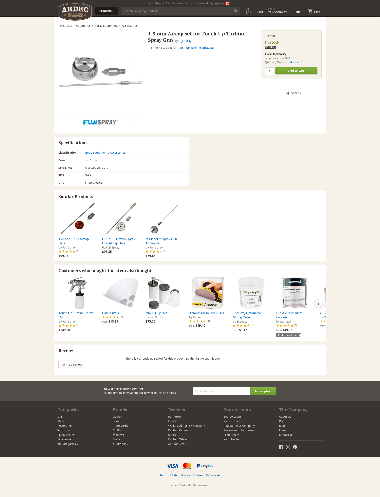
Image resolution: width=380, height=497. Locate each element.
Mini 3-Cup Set (156, 313)
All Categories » (67, 444)
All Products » (177, 444)
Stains (61, 421)
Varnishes (63, 430)
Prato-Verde (120, 425)
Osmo (117, 416)
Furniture (174, 416)
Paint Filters (110, 313)
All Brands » (121, 444)
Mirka (116, 439)
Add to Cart (296, 70)
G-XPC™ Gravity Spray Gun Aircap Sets (118, 241)
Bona (116, 421)
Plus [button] (297, 12)
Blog (282, 425)
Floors (172, 421)
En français (212, 475)
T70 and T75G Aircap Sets (74, 241)
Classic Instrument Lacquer (289, 315)
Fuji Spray (184, 41)
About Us (285, 416)
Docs (259, 12)
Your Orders (232, 421)
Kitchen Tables (178, 439)
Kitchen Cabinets (179, 430)
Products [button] (105, 11)
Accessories (117, 152)
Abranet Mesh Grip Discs (206, 313)
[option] (76, 230)
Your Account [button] (277, 10)
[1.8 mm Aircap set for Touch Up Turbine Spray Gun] (100, 72)
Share (295, 93)
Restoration (65, 425)
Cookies (198, 475)
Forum (283, 430)
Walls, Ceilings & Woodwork (186, 425)
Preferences (231, 435)
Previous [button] (61, 303)
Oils (60, 416)
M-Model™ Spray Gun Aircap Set (161, 241)
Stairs (172, 435)
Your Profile (231, 439)
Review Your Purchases (239, 430)
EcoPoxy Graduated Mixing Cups (247, 315)
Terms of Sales (169, 475)
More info (217, 3)
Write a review (72, 364)
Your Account (232, 416)
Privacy (186, 475)
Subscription (263, 391)
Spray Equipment (96, 152)
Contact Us (286, 435)
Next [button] (318, 303)
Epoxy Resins (66, 435)
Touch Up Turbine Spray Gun (196, 48)
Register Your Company (239, 425)
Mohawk (118, 435)
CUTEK (117, 430)
